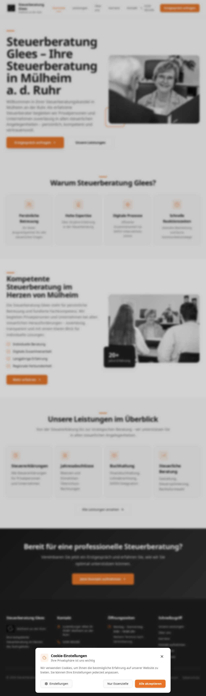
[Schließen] (162, 656)
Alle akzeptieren (150, 684)
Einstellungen (58, 684)
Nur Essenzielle (117, 684)
